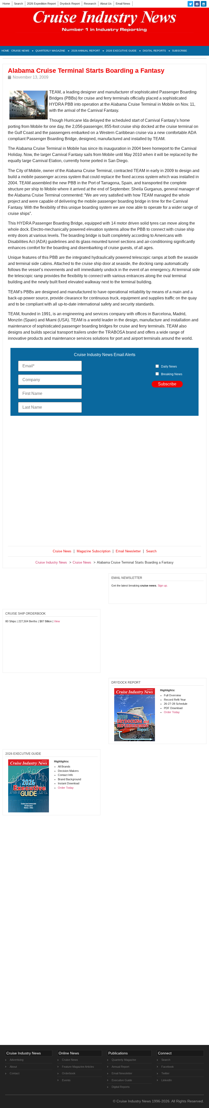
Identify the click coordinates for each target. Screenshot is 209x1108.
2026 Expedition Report (41, 3)
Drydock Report (70, 3)
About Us (106, 3)
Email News (123, 3)
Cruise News (20, 50)
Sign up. (163, 585)
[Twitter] (190, 4)
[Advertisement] (104, 481)
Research (90, 3)
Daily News (169, 366)
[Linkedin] (203, 4)
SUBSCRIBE (179, 50)
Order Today (172, 712)
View (57, 621)
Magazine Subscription (93, 551)
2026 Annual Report (85, 50)
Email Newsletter (128, 551)
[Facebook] (197, 4)
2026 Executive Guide (121, 50)
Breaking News (171, 374)
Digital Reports (154, 50)
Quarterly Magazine (50, 50)
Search (18, 3)
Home (6, 3)
